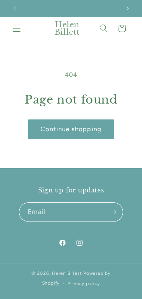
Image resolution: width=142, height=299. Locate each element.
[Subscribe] (114, 212)
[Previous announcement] (14, 8)
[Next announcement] (127, 8)
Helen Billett (67, 273)
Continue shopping (71, 129)
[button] (17, 28)
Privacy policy (83, 283)
